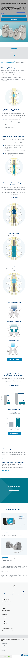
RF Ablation (5, 532)
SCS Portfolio (5, 557)
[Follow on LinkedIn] (14, 586)
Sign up (4, 458)
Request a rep (5, 470)
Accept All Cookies (14, 19)
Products (4, 617)
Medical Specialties (5, 61)
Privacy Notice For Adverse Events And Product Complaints (13, 652)
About (3, 621)
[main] (14, 351)
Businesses (4, 626)
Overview (14, 48)
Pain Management (13, 61)
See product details (14, 359)
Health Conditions (6, 610)
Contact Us (4, 623)
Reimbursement (6, 604)
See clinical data (14, 433)
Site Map (3, 650)
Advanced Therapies (14, 55)
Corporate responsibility (7, 630)
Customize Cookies (6, 656)
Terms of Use (3, 645)
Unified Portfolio (14, 52)
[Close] (26, 2)
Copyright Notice (4, 648)
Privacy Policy (4, 643)
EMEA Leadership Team (7, 628)
